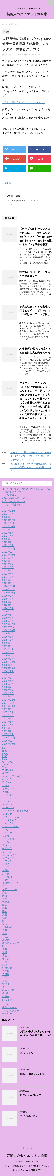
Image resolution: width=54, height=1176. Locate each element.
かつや (5, 773)
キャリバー (8, 804)
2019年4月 (8, 649)
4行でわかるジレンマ (13, 501)
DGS (5, 756)
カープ (5, 801)
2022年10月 (8, 526)
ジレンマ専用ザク (11, 504)
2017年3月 (8, 728)
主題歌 (5, 870)
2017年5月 (8, 722)
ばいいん (7, 779)
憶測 (4, 917)
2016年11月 (8, 740)
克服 (4, 892)
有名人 (5, 936)
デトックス (8, 839)
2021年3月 (8, 577)
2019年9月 (8, 633)
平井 (4, 908)
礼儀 (4, 965)
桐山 (4, 946)
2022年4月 (8, 536)
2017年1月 (8, 734)
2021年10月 (8, 555)
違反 (4, 987)
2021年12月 (8, 548)
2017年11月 (8, 703)
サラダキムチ (9, 820)
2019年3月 (8, 652)
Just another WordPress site (27, 1161)
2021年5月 (8, 570)
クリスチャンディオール (15, 810)
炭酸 (4, 955)
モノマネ (7, 851)
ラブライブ (8, 858)
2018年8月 (8, 674)
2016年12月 (8, 737)
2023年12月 (8, 510)
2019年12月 (8, 624)
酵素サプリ (8, 990)
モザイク (7, 848)
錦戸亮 (5, 996)
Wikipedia (7, 770)
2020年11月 (8, 589)
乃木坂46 (7, 877)
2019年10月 (8, 630)
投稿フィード (9, 1007)
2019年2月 (8, 655)
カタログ (7, 791)
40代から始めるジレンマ (15, 498)
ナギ (4, 845)
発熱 (4, 962)
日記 (4, 933)
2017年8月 (8, 712)
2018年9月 (8, 671)
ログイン (34, 200)
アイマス (7, 782)
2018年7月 (8, 677)
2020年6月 (8, 605)
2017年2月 (8, 731)
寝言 (4, 905)
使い (4, 886)
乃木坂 (5, 873)
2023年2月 (8, 514)
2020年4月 (8, 611)
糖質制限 (7, 968)
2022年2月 (8, 542)
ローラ (5, 867)
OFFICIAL (7, 762)
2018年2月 (8, 693)
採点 (4, 924)
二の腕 (5, 880)
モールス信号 (9, 854)
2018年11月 (8, 665)
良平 (4, 977)
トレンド (7, 842)
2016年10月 (8, 744)
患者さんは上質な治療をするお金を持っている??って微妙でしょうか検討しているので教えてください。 (30, 456)
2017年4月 (8, 725)
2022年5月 (8, 533)
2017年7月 (8, 715)
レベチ (5, 864)
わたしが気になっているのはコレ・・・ (23, 102)
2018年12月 (8, 662)
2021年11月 (8, 551)
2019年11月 (8, 627)
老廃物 (5, 971)
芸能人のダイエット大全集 (27, 14)
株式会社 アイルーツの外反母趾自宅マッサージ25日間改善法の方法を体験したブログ (31, 467)
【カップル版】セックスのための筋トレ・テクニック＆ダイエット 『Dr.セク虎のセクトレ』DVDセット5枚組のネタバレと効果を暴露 (36, 236)
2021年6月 (8, 567)
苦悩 (4, 980)
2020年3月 (8, 614)
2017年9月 (8, 709)
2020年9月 (8, 596)
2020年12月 (8, 586)
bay (4, 748)
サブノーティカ (10, 817)
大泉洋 (5, 902)
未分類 (8, 183)
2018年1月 (8, 696)
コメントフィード (11, 1010)
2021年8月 (8, 561)
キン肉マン (8, 807)
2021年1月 (8, 583)
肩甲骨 (5, 974)
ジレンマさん (9, 495)
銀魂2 (5, 993)
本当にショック (10, 943)
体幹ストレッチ (10, 883)
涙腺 (4, 949)
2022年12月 (8, 520)
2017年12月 (8, 699)
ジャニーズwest (10, 826)
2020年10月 (8, 592)
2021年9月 (8, 558)
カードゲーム (9, 798)
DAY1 (5, 753)
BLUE (5, 751)
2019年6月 (8, 643)
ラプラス (7, 861)
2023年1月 (8, 517)
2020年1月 (8, 621)
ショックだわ (9, 823)
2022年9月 (8, 529)
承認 (4, 921)
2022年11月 (8, 523)
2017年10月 (8, 706)
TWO (5, 764)
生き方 (5, 958)
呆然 (4, 899)
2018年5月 (8, 684)
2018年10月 (8, 668)
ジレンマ (7, 829)
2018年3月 (8, 690)
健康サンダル (9, 889)
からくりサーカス (11, 776)
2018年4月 (8, 687)
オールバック (9, 788)
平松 (4, 911)
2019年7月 (8, 640)
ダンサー (7, 836)
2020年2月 (8, 618)
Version (6, 767)
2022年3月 (8, 539)
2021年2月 (8, 580)
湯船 (4, 952)
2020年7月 (8, 602)
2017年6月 (8, 718)
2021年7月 (8, 564)
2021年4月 (8, 573)
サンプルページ (29, 1148)
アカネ (5, 785)
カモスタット (9, 795)
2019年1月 (8, 659)
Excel (5, 759)
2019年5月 (8, 646)
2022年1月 (8, 545)
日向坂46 (7, 927)
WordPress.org (10, 1013)
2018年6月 (8, 681)
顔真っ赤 (7, 999)
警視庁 (5, 984)
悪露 (4, 914)
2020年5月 (8, 608)
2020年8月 (8, 599)
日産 (4, 930)
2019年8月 (8, 636)
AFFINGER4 (36, 1170)
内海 (4, 895)
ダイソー (7, 832)
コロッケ (7, 814)
